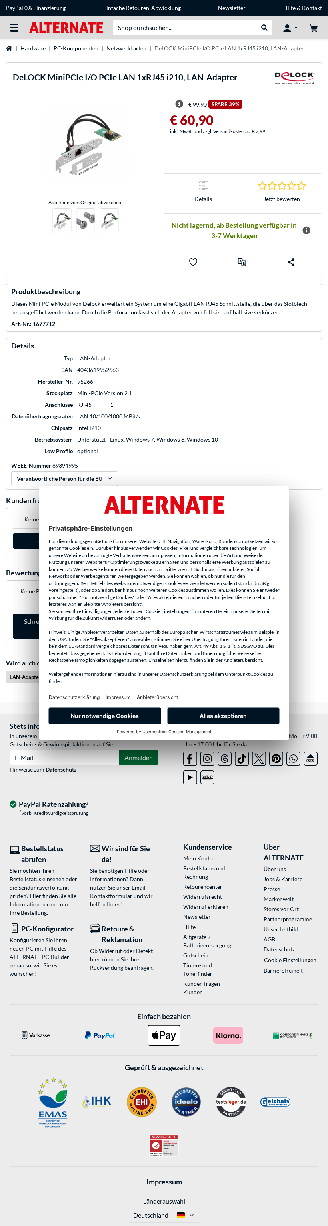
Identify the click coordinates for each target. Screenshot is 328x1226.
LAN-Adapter (25, 677)
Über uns (275, 869)
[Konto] (290, 28)
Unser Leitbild (281, 929)
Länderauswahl (164, 1201)
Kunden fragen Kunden (201, 987)
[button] (242, 262)
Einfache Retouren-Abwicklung (142, 7)
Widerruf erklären (205, 906)
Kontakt (312, 7)
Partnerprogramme (288, 919)
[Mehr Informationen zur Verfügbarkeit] (306, 230)
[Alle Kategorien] (14, 27)
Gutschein (195, 955)
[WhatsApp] (293, 757)
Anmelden (138, 757)
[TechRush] (311, 757)
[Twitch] (207, 775)
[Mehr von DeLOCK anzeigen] (295, 80)
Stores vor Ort (281, 909)
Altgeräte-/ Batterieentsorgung (207, 941)
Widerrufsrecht (202, 896)
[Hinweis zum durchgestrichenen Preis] (179, 104)
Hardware (33, 48)
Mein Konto (198, 858)
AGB (269, 939)
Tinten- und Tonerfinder (197, 969)
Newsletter (232, 7)
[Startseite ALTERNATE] (66, 27)
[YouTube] (190, 775)
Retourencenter (202, 886)
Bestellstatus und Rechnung (204, 872)
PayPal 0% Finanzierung (36, 7)
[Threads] (225, 757)
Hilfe (289, 7)
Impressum (164, 1181)
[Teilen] (291, 262)
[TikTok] (242, 757)
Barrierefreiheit (283, 970)
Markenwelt (279, 899)
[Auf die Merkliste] (193, 262)
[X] (259, 757)
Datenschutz (61, 769)
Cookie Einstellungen (290, 960)
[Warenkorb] (313, 28)
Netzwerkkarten (126, 48)
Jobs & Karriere (283, 879)
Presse (272, 889)
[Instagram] (207, 757)
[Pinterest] (276, 757)
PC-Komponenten (76, 48)
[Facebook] (190, 757)
